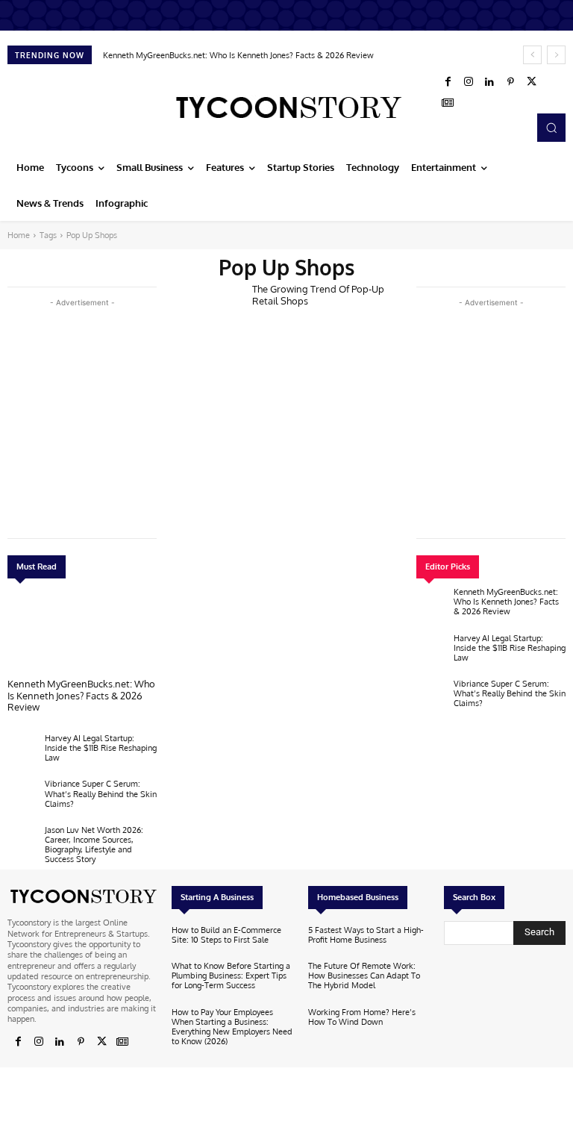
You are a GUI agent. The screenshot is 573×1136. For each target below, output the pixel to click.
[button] (551, 127)
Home (18, 235)
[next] (556, 55)
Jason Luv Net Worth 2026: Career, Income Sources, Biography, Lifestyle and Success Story (94, 845)
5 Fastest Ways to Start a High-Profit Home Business (366, 935)
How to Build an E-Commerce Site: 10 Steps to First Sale (226, 935)
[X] (531, 82)
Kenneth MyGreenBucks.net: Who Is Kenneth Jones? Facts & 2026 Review (238, 55)
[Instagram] (468, 82)
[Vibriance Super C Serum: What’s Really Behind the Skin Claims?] (22, 797)
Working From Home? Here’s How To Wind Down (362, 1017)
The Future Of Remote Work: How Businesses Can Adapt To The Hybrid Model (364, 975)
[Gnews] (447, 103)
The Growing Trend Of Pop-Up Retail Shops (318, 295)
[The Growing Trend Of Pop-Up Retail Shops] (206, 314)
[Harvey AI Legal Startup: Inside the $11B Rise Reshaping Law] (22, 752)
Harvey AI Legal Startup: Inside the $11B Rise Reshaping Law (101, 748)
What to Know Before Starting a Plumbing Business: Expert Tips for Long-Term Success (231, 975)
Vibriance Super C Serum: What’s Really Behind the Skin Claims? (101, 793)
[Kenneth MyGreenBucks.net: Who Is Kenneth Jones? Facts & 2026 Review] (82, 632)
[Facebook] (447, 82)
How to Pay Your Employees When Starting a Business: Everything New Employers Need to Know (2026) (232, 1027)
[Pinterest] (510, 82)
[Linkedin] (489, 82)
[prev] (532, 55)
